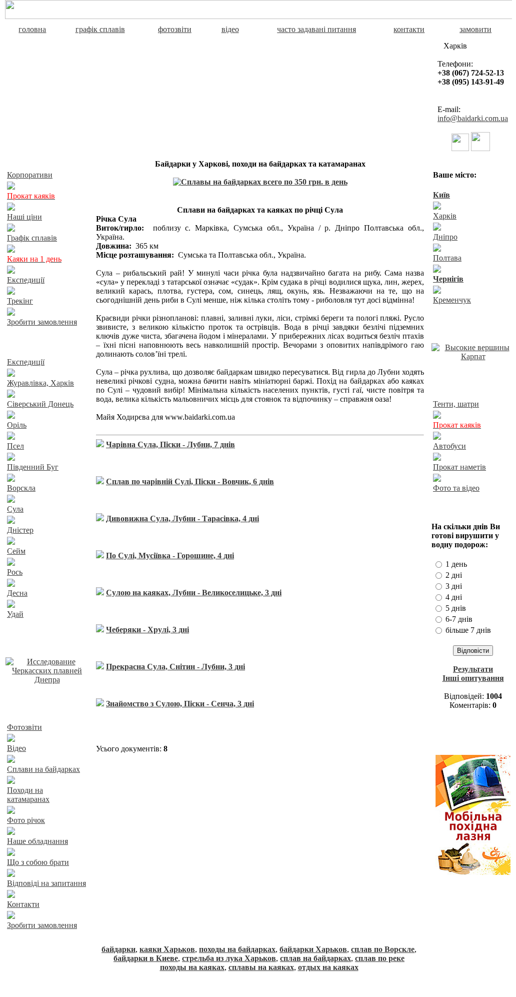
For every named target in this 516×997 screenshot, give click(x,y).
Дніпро (445, 237)
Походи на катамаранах (28, 794)
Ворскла (21, 488)
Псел (15, 446)
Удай (15, 614)
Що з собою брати (38, 862)
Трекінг (20, 301)
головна (32, 29)
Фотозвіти (24, 727)
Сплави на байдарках (43, 769)
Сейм (16, 551)
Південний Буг (32, 467)
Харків (444, 216)
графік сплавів (100, 29)
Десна (17, 593)
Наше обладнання (37, 841)
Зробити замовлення (42, 322)
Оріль (16, 425)
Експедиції (25, 280)
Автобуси (449, 446)
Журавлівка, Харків (40, 383)
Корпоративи (29, 175)
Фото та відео (456, 488)
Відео (16, 748)
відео (230, 29)
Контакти (23, 904)
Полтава (447, 258)
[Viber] (460, 148)
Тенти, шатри (456, 404)
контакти (409, 29)
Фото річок (26, 820)
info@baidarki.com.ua (473, 118)
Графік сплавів (32, 238)
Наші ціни (24, 217)
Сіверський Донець (40, 404)
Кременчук (452, 300)
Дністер (20, 530)
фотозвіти (175, 29)
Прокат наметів (459, 467)
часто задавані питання (316, 29)
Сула (15, 509)
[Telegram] (480, 148)
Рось (14, 572)
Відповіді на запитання (46, 883)
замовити (476, 29)
